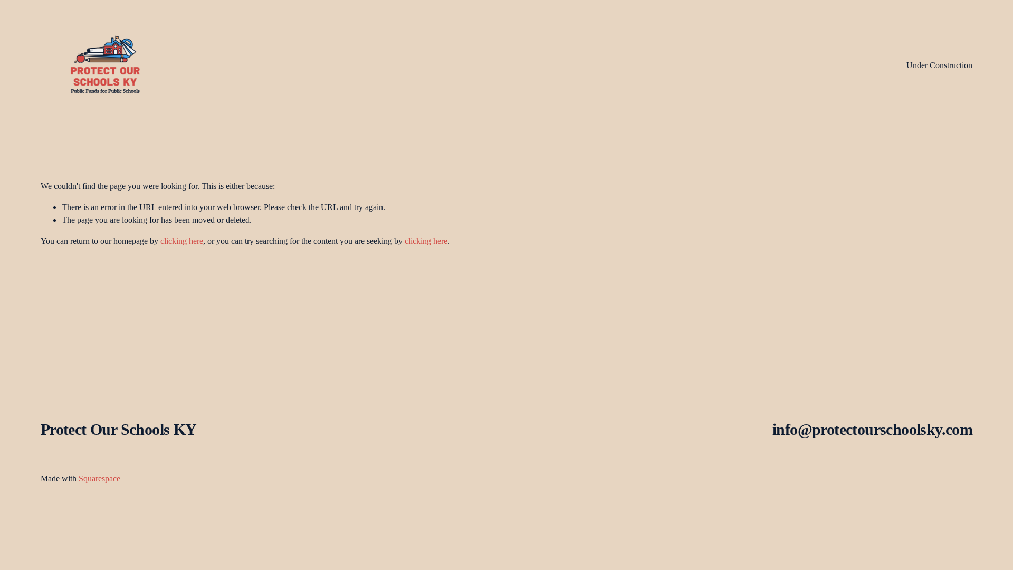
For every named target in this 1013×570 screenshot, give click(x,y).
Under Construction (939, 65)
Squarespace (99, 478)
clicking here (181, 240)
